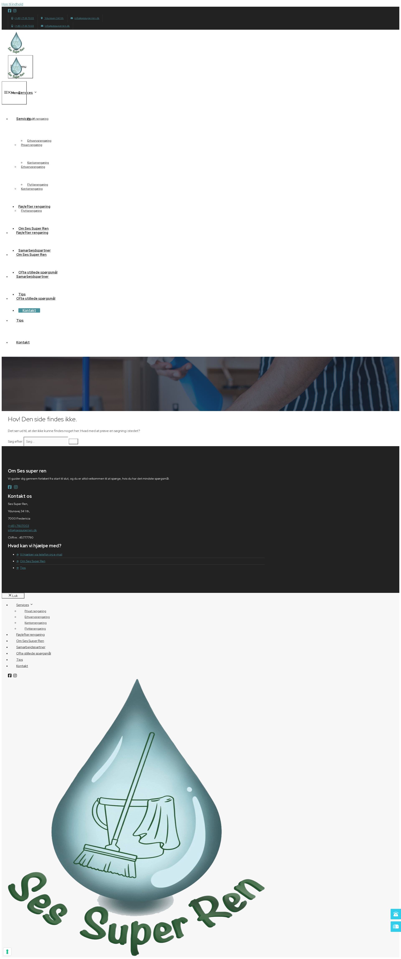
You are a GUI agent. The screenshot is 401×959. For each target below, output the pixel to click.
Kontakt (23, 342)
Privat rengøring (31, 145)
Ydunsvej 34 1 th (53, 18)
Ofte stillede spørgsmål (35, 298)
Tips (20, 320)
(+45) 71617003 (18, 526)
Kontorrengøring (32, 189)
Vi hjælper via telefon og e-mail (41, 554)
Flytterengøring (31, 211)
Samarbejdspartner (32, 276)
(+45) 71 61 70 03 (24, 18)
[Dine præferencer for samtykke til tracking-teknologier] (7, 952)
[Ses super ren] (16, 78)
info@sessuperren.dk (86, 18)
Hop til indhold (12, 4)
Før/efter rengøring (32, 233)
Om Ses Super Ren (31, 254)
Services (25, 92)
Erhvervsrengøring (33, 167)
